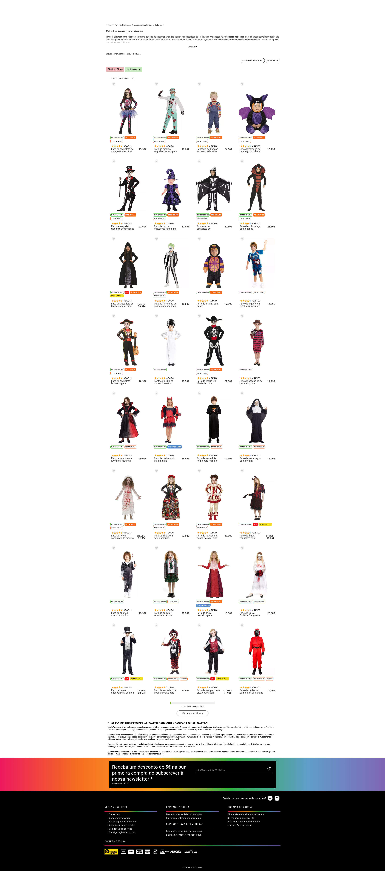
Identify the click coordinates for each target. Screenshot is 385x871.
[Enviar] (269, 769)
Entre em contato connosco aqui (183, 817)
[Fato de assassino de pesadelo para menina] (241, 316)
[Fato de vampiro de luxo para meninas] (113, 394)
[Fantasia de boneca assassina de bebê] (198, 84)
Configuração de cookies (122, 832)
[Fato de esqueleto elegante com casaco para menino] (113, 162)
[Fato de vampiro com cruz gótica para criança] (198, 626)
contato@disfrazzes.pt (240, 825)
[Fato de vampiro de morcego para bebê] (241, 84)
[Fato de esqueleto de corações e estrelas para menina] (113, 84)
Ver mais (191, 46)
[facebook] (270, 798)
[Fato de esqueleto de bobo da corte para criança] (155, 626)
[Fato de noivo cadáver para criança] (113, 626)
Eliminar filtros (115, 69)
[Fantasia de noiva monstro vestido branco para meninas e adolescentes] (155, 316)
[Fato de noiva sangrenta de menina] (113, 471)
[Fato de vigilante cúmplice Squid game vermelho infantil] (241, 626)
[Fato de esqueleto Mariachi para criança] (113, 316)
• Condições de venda (119, 817)
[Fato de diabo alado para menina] (155, 394)
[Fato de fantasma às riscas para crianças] (155, 239)
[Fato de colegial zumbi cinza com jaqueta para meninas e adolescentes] (155, 548)
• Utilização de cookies (120, 828)
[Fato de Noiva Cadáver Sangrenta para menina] (241, 548)
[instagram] (277, 798)
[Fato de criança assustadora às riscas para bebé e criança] (113, 548)
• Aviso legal (114, 821)
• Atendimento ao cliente (121, 825)
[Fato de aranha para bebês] (198, 239)
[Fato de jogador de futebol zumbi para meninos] (241, 239)
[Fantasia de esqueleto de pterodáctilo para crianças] (198, 162)
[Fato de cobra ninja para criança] (241, 162)
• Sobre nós (114, 814)
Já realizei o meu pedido (241, 817)
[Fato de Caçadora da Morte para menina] (113, 239)
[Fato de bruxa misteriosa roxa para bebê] (155, 162)
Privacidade (129, 821)
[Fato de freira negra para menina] (241, 394)
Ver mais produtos (192, 713)
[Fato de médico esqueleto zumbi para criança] (155, 84)
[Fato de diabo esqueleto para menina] (241, 471)
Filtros (274, 60)
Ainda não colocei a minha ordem (246, 814)
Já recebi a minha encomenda (244, 821)
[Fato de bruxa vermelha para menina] (198, 548)
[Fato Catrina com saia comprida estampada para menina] (155, 471)
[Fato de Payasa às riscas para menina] (198, 471)
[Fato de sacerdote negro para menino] (198, 394)
